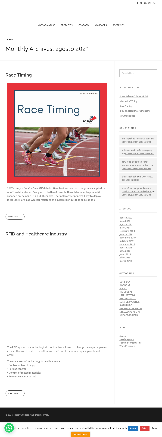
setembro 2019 (127, 244)
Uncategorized (128, 315)
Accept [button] (133, 428)
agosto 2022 (125, 217)
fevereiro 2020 (127, 231)
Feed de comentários (130, 342)
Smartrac (125, 305)
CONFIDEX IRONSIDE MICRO (136, 142)
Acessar (123, 336)
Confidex (124, 282)
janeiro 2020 (125, 234)
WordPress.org (127, 346)
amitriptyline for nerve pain (136, 138)
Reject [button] (145, 428)
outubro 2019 (126, 241)
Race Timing (19, 75)
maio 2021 (124, 227)
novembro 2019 (127, 237)
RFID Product (127, 298)
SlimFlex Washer (129, 302)
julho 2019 (124, 251)
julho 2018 (124, 257)
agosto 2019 (125, 247)
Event (123, 288)
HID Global (125, 292)
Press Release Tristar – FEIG (133, 96)
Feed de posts (126, 339)
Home (10, 39)
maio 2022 (124, 221)
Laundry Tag (127, 295)
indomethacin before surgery (137, 150)
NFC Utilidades (127, 116)
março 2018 (125, 261)
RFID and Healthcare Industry (36, 234)
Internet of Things (128, 101)
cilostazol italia (130, 176)
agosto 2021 (125, 224)
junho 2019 (125, 254)
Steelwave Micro (129, 312)
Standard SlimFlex (130, 308)
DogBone (124, 285)
